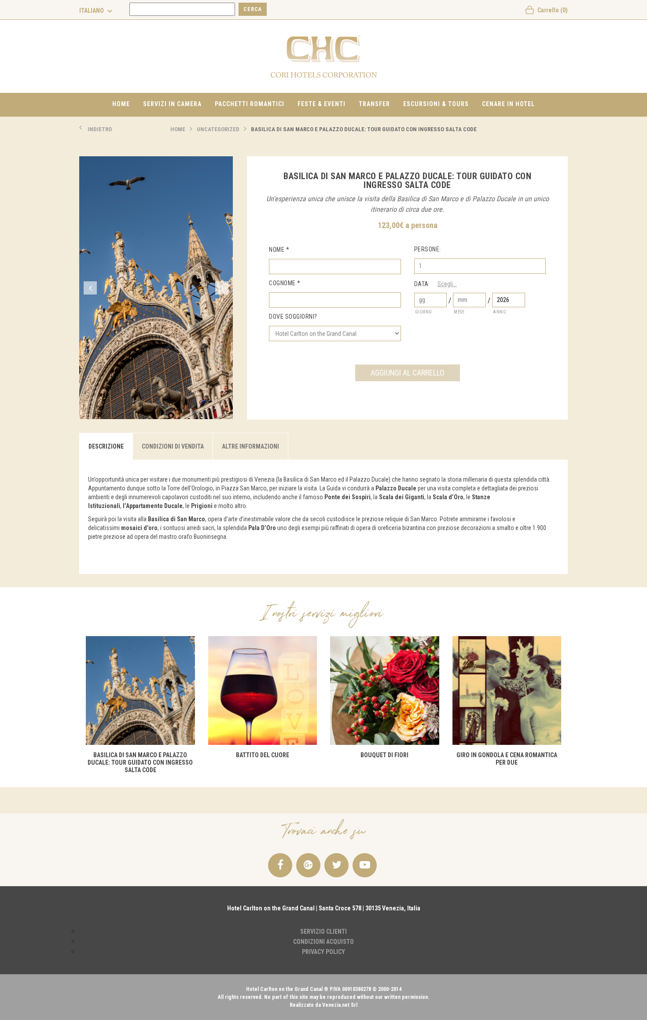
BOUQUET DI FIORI (384, 755)
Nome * (279, 249)
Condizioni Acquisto (323, 941)
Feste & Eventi (322, 103)
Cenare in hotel (508, 103)
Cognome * (285, 283)
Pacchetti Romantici (249, 103)
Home (121, 103)
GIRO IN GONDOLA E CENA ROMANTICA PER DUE (506, 758)
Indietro (100, 129)
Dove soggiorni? (293, 316)
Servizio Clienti (323, 931)
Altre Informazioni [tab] (250, 446)
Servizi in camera (172, 103)
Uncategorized (218, 129)
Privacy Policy (323, 951)
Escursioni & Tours (436, 103)
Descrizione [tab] (106, 446)
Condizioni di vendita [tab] (173, 446)
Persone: (427, 249)
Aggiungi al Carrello (408, 372)
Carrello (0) (552, 10)
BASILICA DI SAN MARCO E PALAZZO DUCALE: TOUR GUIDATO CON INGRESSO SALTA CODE (364, 129)
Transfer (374, 103)
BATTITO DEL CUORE (262, 755)
